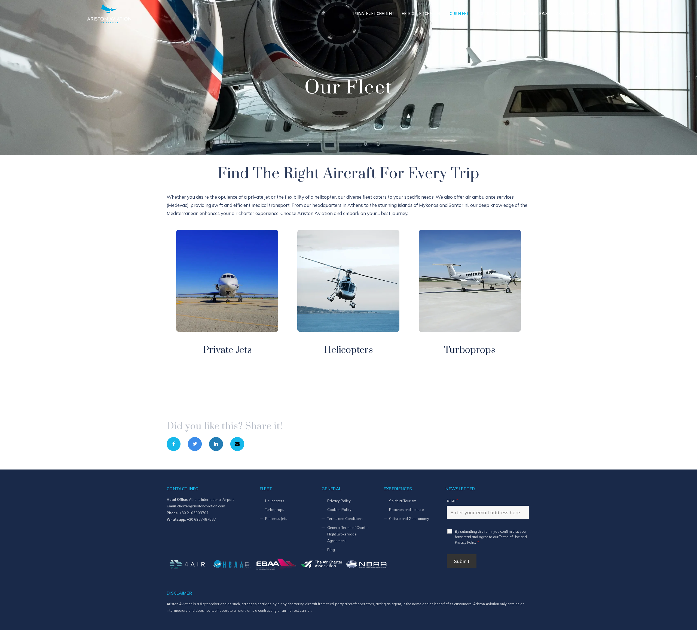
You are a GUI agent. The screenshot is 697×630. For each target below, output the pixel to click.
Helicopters (348, 350)
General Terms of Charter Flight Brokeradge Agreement (348, 534)
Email (452, 500)
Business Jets (276, 518)
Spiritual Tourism (402, 501)
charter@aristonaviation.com (201, 506)
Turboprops (469, 350)
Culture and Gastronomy (409, 518)
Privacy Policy (339, 501)
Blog (331, 549)
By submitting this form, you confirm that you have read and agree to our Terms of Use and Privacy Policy (491, 536)
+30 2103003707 (194, 513)
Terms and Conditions (345, 518)
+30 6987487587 (201, 519)
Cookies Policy (339, 509)
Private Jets (227, 350)
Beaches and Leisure (406, 509)
